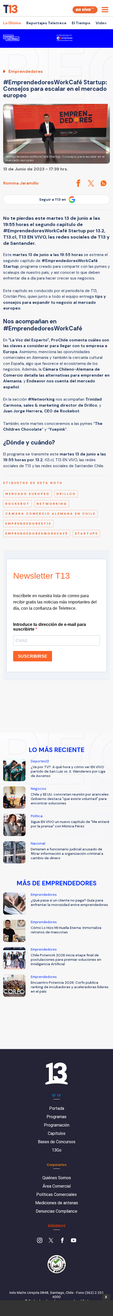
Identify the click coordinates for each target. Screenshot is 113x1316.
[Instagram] (39, 1241)
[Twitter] (51, 1241)
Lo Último (12, 23)
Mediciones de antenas (56, 1202)
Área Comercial (57, 1186)
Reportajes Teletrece (46, 23)
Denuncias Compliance (56, 1211)
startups (86, 533)
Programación (56, 1125)
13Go (56, 1150)
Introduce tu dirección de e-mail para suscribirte (49, 626)
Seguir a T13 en (52, 199)
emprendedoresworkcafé (36, 533)
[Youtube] (73, 1241)
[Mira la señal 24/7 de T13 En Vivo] (85, 9)
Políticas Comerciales (56, 1194)
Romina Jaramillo (21, 183)
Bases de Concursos (56, 1141)
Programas (56, 1116)
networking (52, 504)
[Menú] (105, 10)
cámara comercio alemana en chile (50, 514)
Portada (56, 1108)
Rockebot (17, 504)
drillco (66, 494)
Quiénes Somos (56, 1177)
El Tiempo (81, 23)
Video (101, 23)
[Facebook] (62, 1241)
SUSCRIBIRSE (32, 656)
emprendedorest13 (28, 523)
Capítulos (56, 1133)
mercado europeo (27, 494)
